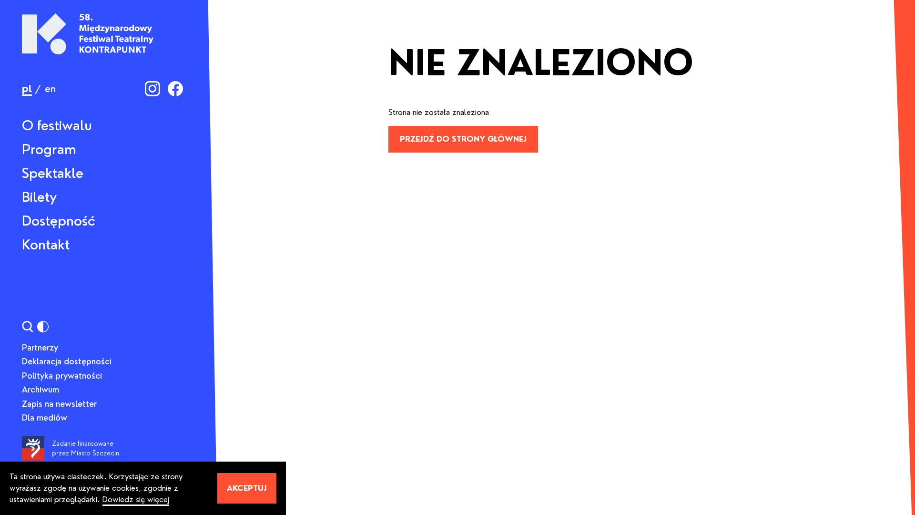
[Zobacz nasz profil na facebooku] (175, 88)
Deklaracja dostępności (67, 361)
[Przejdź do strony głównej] (87, 34)
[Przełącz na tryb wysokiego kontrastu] (43, 326)
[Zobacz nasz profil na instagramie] (152, 88)
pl (27, 88)
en (50, 88)
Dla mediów (44, 417)
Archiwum (40, 389)
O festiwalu (57, 125)
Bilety (39, 197)
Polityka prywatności (62, 376)
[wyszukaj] (27, 326)
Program (49, 149)
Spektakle (52, 173)
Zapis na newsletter (59, 404)
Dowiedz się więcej (135, 499)
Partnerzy (40, 347)
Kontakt (46, 245)
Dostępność (58, 221)
